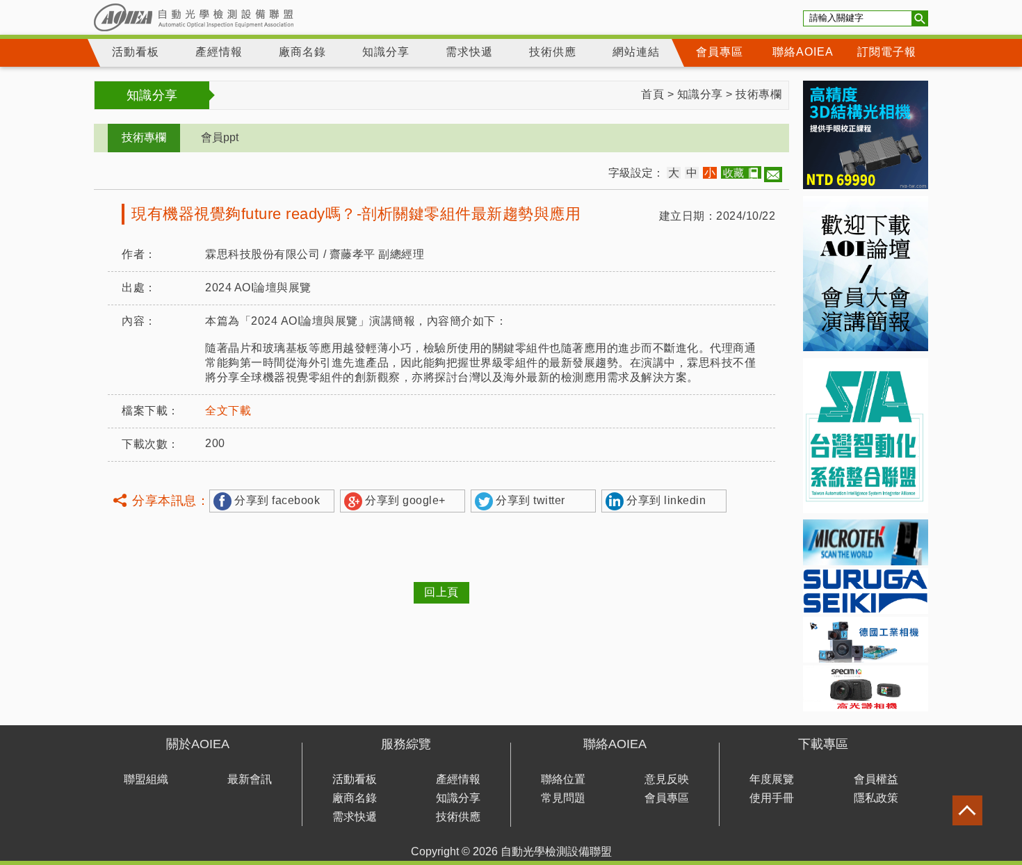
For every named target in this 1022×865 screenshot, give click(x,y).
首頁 (652, 94)
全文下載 (228, 411)
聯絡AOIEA (803, 52)
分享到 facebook (277, 500)
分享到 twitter (530, 500)
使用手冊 (771, 798)
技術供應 (552, 52)
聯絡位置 (563, 779)
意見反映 (666, 779)
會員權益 (876, 779)
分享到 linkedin (666, 500)
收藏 (733, 173)
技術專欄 (758, 94)
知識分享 (385, 52)
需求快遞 (469, 52)
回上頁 (441, 592)
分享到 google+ (405, 500)
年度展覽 (771, 779)
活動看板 (135, 52)
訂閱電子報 (886, 52)
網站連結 (636, 52)
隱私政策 (876, 798)
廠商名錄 (302, 52)
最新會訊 (249, 779)
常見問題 (563, 798)
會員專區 (719, 52)
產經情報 (219, 52)
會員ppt (219, 137)
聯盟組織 (146, 779)
